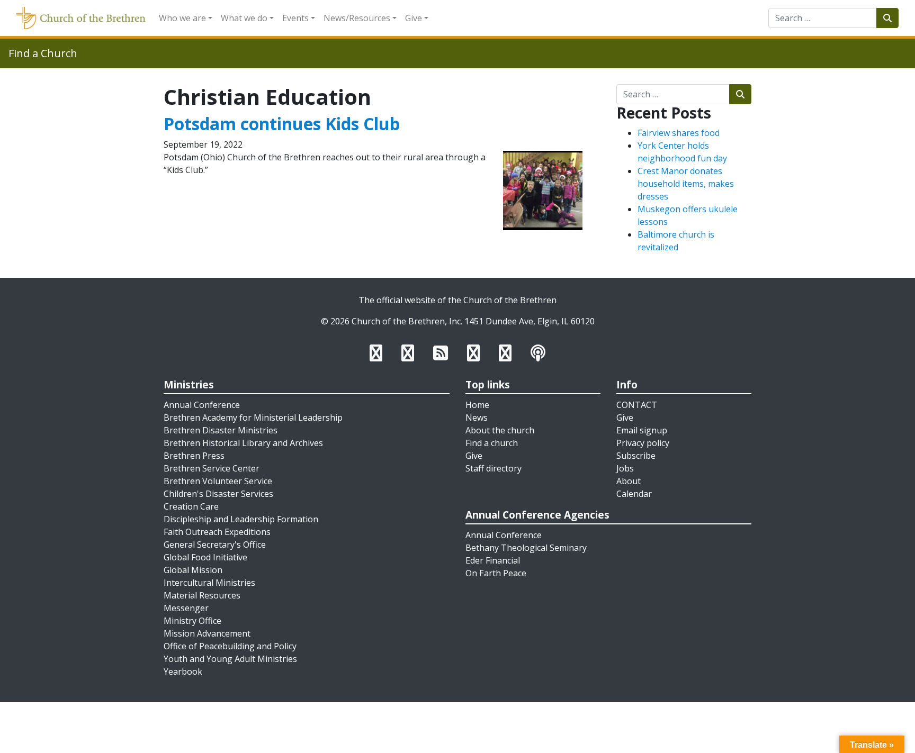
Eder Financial (492, 560)
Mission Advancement (207, 633)
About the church (499, 430)
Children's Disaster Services (218, 494)
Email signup (641, 430)
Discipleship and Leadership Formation (241, 519)
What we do (244, 18)
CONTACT (636, 405)
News (476, 417)
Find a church (491, 443)
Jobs (625, 468)
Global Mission (193, 570)
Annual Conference (202, 405)
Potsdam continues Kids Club (282, 123)
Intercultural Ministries (209, 582)
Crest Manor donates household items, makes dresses (686, 183)
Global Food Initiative (205, 557)
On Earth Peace (495, 573)
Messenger (186, 608)
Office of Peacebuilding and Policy (230, 646)
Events (295, 18)
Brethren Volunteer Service (218, 481)
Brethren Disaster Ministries (220, 430)
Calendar (634, 494)
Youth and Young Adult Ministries (230, 659)
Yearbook (183, 671)
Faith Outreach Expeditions (217, 532)
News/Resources (357, 18)
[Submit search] (887, 18)
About (628, 481)
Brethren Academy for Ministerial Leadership (253, 417)
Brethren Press (194, 455)
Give (413, 18)
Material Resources (202, 595)
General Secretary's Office (215, 544)
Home (477, 405)
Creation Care (191, 506)
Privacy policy (642, 443)
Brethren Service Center (211, 468)
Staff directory (493, 468)
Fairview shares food (679, 133)
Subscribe (636, 455)
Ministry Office (192, 621)
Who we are (182, 18)
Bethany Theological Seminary (526, 548)
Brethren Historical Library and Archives (243, 443)
